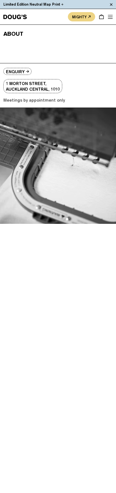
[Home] (15, 17)
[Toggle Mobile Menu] (110, 17)
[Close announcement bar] (111, 4)
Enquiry (15, 71)
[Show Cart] (101, 16)
